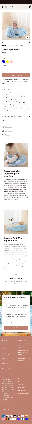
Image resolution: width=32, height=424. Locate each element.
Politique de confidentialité (6, 350)
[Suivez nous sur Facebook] (4, 403)
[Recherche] (6, 7)
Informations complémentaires (11, 116)
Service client (8, 127)
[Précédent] (2, 42)
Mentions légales (6, 346)
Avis (3, 120)
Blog (19, 381)
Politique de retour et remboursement (7, 360)
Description (5, 89)
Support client (21, 390)
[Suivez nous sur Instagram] (7, 403)
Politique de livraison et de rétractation (7, 365)
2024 (9, 409)
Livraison (7, 134)
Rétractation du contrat (6, 370)
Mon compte (21, 387)
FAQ (19, 378)
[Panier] (29, 7)
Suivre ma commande (23, 393)
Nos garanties (8, 131)
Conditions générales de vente (7, 355)
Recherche (20, 384)
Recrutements (6, 343)
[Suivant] (29, 42)
